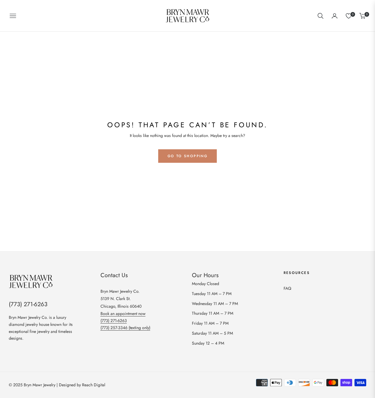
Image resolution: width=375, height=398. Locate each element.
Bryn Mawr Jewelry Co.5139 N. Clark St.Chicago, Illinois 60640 (121, 298)
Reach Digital (93, 385)
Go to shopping (188, 156)
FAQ (287, 288)
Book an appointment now (123, 313)
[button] (320, 16)
